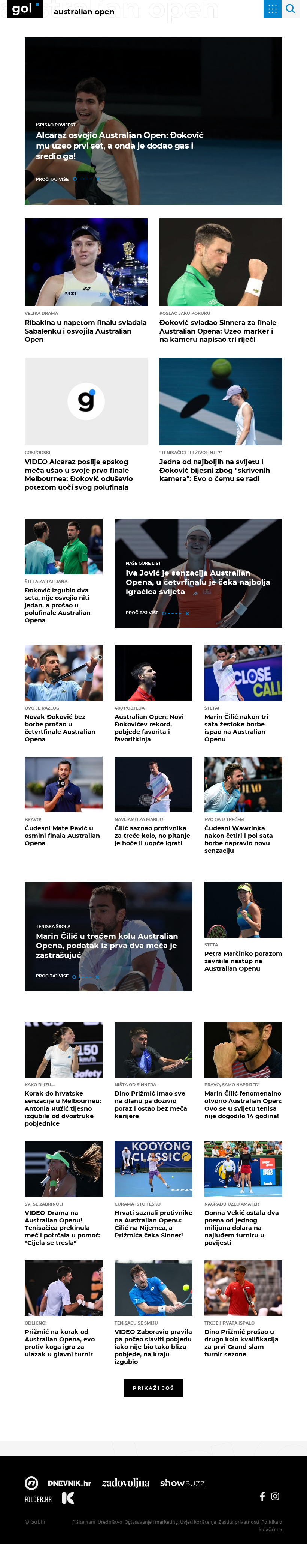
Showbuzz (182, 1483)
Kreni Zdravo (68, 1499)
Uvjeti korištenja (198, 1521)
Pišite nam (83, 1521)
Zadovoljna (125, 1483)
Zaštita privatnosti (238, 1521)
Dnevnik (69, 1483)
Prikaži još (153, 1388)
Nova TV (31, 1483)
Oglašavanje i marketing (151, 1521)
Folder (38, 1499)
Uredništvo (110, 1521)
